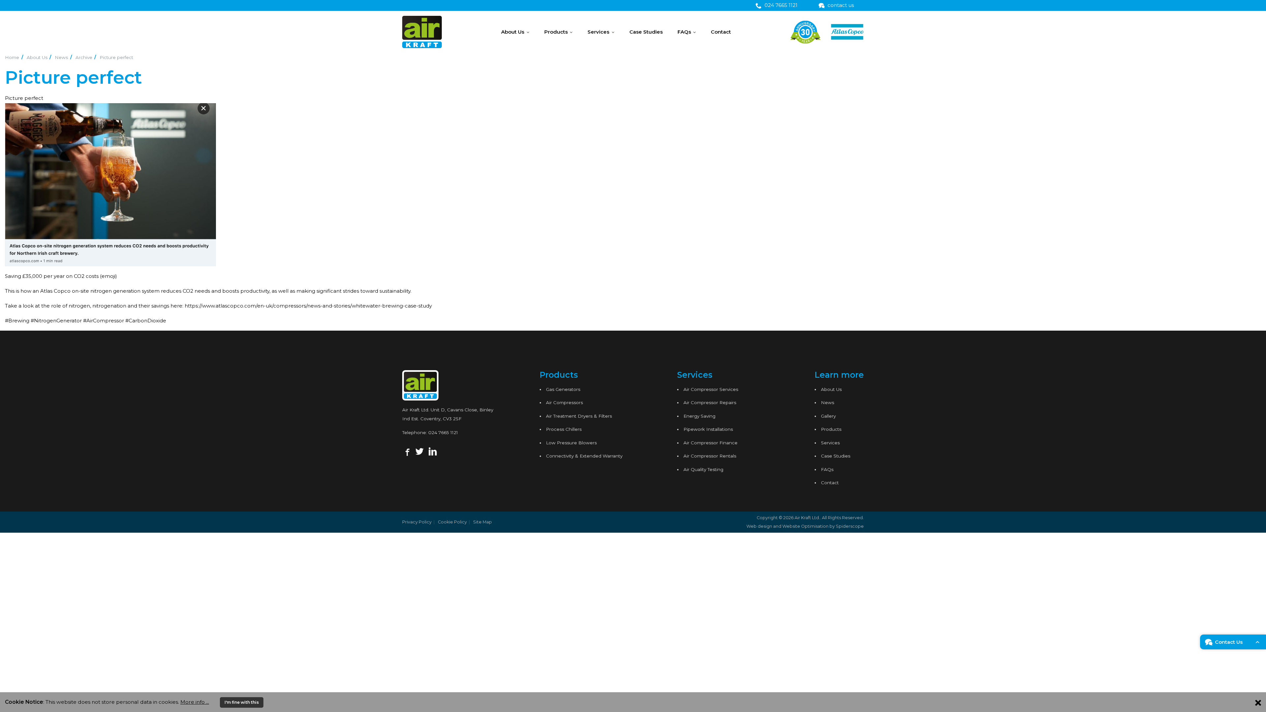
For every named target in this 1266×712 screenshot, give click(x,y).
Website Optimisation (805, 526)
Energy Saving (699, 416)
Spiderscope (850, 526)
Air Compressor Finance (710, 442)
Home (12, 57)
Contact (721, 32)
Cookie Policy (452, 521)
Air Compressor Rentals (709, 456)
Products (556, 32)
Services (598, 32)
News (61, 57)
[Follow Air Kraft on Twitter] (419, 451)
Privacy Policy (417, 521)
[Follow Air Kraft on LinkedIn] (432, 451)
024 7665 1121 (443, 432)
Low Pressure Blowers (571, 442)
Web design (759, 526)
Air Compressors (564, 402)
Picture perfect (116, 57)
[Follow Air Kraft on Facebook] (406, 451)
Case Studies (646, 32)
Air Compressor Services (710, 389)
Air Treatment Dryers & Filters (579, 416)
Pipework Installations (708, 429)
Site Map (482, 521)
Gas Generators (563, 389)
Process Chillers (564, 429)
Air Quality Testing (703, 469)
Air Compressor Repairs (709, 402)
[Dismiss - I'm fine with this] (1258, 702)
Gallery (828, 416)
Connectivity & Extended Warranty (584, 456)
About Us (512, 32)
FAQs (684, 32)
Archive (83, 57)
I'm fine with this (242, 702)
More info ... (194, 702)
